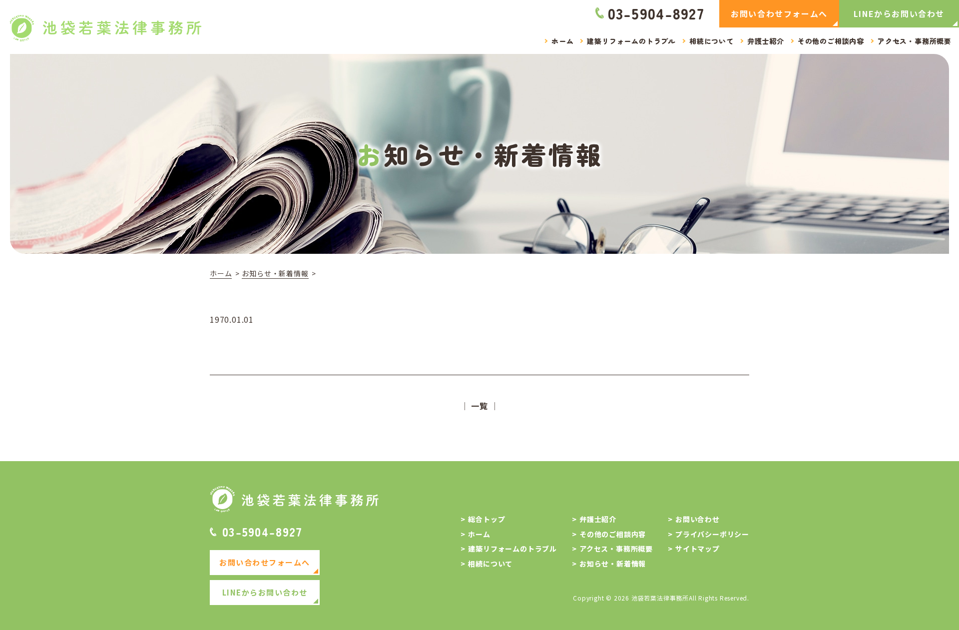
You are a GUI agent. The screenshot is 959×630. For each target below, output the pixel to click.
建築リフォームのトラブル (512, 549)
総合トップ (486, 519)
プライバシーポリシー (712, 534)
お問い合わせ (697, 519)
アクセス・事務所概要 (616, 549)
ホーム (221, 273)
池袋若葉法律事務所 (660, 598)
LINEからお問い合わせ (899, 13)
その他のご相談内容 (612, 534)
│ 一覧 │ (480, 406)
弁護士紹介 (597, 519)
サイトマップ (697, 549)
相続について (490, 564)
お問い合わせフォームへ (779, 13)
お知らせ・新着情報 (275, 273)
